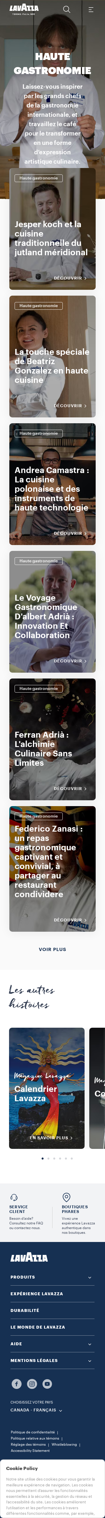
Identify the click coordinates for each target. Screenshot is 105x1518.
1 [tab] (43, 1159)
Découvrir (68, 278)
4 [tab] (60, 1159)
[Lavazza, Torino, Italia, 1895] (24, 9)
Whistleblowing (64, 1444)
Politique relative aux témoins (35, 1438)
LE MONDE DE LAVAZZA (37, 1327)
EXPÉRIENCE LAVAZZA (36, 1294)
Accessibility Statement (30, 1450)
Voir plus (52, 949)
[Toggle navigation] (91, 9)
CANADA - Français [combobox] (33, 1410)
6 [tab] (72, 1159)
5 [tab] (66, 1159)
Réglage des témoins (28, 1444)
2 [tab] (48, 1159)
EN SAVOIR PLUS (49, 1138)
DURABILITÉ (24, 1310)
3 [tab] (54, 1159)
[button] (66, 9)
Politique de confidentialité (33, 1432)
